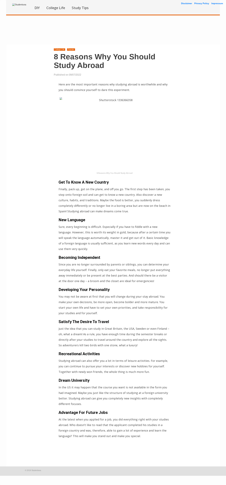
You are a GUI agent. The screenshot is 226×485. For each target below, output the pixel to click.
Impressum (217, 3)
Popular (71, 49)
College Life (55, 7)
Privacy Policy (201, 3)
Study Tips (80, 7)
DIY (37, 7)
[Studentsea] (19, 4)
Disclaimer (186, 3)
